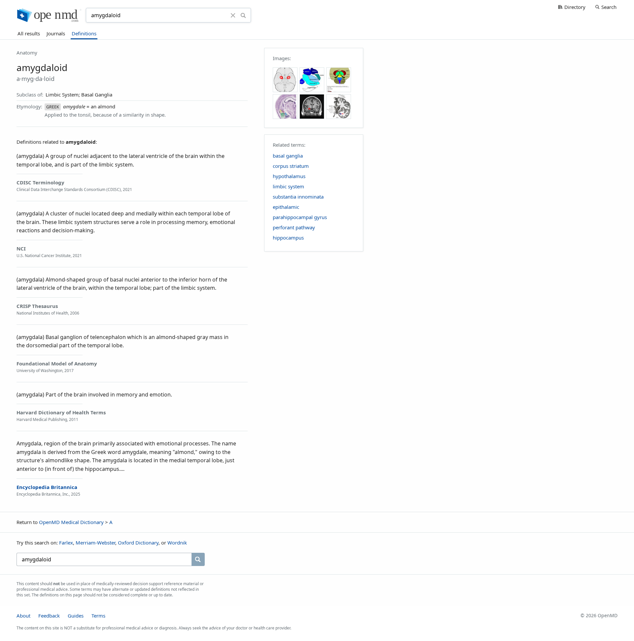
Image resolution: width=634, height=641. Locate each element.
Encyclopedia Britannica (47, 487)
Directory (574, 7)
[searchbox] (104, 559)
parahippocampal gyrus (300, 217)
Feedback (49, 615)
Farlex (66, 542)
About (23, 615)
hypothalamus (289, 176)
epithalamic (286, 207)
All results (29, 33)
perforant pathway (294, 227)
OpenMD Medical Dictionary (71, 522)
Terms (98, 615)
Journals (56, 33)
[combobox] (159, 15)
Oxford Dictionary (138, 542)
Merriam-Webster (95, 542)
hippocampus (288, 237)
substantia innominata (298, 196)
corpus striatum (291, 166)
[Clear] (233, 15)
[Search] (243, 15)
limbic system (288, 186)
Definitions (84, 33)
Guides (76, 615)
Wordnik (177, 542)
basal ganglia (288, 155)
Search (608, 7)
